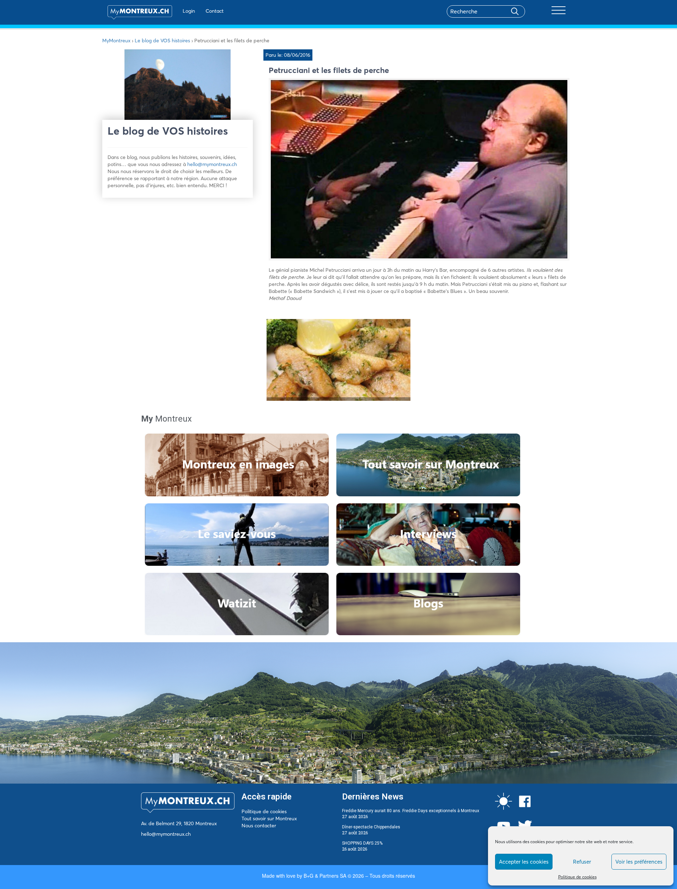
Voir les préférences (639, 861)
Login (189, 11)
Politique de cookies (577, 876)
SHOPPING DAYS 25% (362, 843)
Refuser (582, 861)
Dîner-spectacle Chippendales (371, 826)
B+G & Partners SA (325, 875)
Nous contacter (259, 825)
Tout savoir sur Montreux (269, 818)
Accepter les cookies (524, 861)
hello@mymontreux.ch (212, 164)
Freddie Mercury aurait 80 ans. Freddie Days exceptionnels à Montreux (410, 810)
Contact (215, 11)
